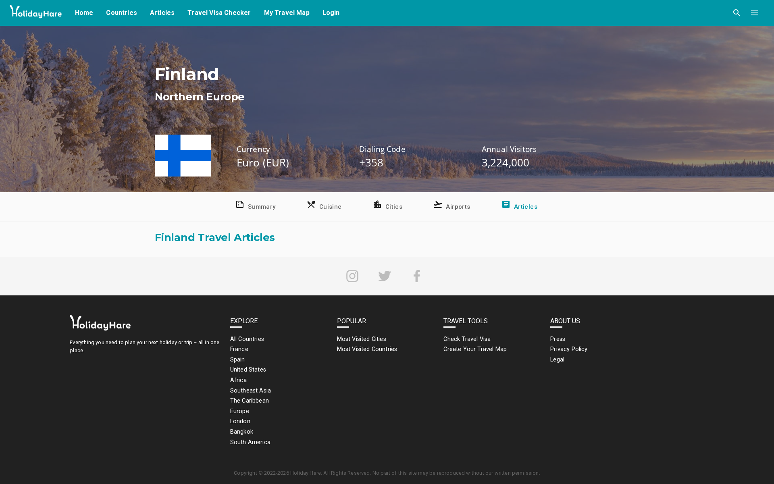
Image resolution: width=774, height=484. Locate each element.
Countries (121, 13)
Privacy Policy (568, 349)
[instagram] (352, 276)
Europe (239, 411)
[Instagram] (352, 276)
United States (248, 369)
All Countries (247, 339)
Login (331, 13)
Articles (162, 13)
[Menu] (754, 13)
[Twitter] (384, 276)
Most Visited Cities (361, 339)
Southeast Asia (250, 390)
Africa (238, 380)
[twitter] (384, 276)
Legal (557, 359)
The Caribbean (249, 400)
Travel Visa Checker (219, 13)
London (240, 421)
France (239, 349)
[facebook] (417, 276)
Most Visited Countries (367, 349)
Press (557, 339)
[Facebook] (417, 276)
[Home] (36, 13)
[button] (737, 13)
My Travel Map (287, 13)
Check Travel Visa (467, 339)
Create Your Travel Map (475, 349)
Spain (237, 359)
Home (84, 13)
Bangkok (241, 431)
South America (250, 442)
